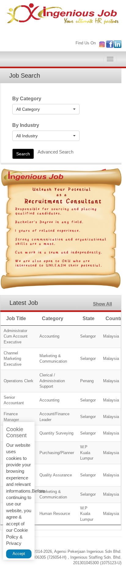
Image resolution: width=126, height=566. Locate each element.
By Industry (25, 125)
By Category (26, 98)
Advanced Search (55, 151)
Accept (19, 553)
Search (23, 153)
